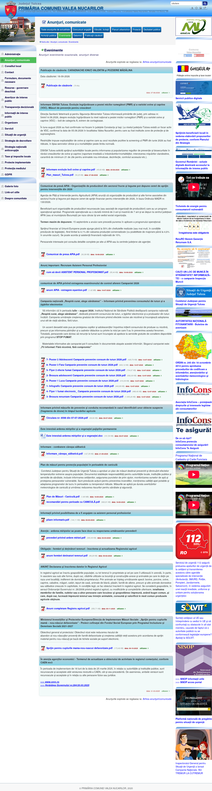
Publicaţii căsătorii (94, 35)
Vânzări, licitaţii (101, 29)
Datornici (78, 35)
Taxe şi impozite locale (18, 156)
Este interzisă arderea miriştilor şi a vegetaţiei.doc (74, 435)
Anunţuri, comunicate (17, 60)
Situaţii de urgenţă (15, 134)
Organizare (11, 122)
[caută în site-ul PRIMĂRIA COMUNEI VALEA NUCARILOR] (205, 3)
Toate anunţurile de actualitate (55, 29)
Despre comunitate (16, 198)
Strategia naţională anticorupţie (15, 148)
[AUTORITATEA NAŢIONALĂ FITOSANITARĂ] (194, 313)
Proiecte (137, 29)
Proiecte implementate (18, 162)
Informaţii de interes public (16, 114)
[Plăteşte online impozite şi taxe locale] (194, 68)
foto (189, 55)
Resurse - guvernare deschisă (16, 89)
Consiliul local (13, 66)
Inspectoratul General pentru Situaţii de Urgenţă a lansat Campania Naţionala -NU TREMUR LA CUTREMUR (191, 768)
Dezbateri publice (152, 29)
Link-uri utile (12, 192)
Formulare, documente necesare (18, 79)
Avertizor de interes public (16, 99)
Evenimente (65, 35)
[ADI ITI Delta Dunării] (194, 116)
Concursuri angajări (82, 29)
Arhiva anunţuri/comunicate (157, 61)
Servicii (9, 128)
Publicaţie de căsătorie (59, 85)
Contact (9, 72)
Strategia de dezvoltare (18, 140)
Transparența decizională (19, 107)
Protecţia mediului (15, 168)
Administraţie (12, 54)
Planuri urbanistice (121, 29)
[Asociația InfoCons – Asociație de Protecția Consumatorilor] (194, 391)
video (200, 55)
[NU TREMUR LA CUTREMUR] (194, 744)
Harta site (45, 41)
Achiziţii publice (48, 35)
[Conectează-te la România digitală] (194, 87)
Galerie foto (11, 186)
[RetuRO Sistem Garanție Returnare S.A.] (194, 225)
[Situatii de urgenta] (194, 702)
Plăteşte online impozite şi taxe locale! (194, 75)
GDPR (8, 174)
